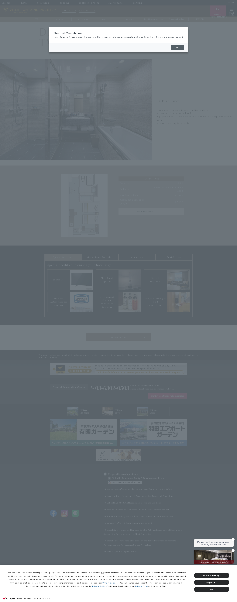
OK (211, 589)
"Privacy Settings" (110, 583)
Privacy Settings (212, 575)
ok (177, 47)
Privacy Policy (141, 586)
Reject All (211, 582)
